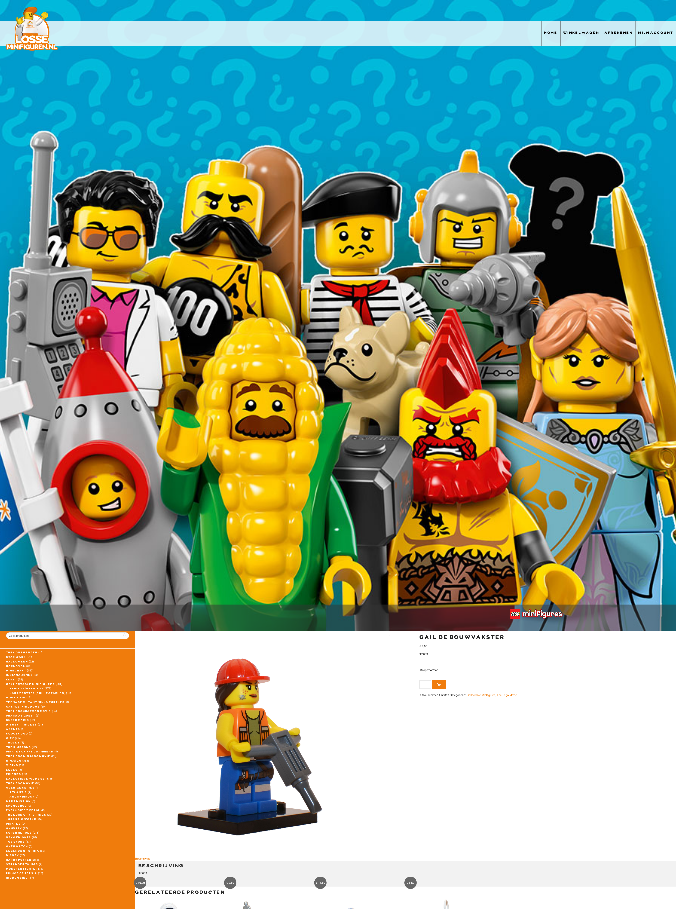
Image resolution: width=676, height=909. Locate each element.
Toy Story (15, 842)
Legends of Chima (22, 851)
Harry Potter (19, 860)
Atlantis (18, 793)
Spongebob (16, 806)
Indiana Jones (19, 675)
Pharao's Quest (20, 716)
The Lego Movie (20, 784)
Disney (12, 856)
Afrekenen (619, 33)
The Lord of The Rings (26, 815)
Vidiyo (12, 765)
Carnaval (16, 666)
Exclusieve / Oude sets (27, 779)
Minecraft (16, 671)
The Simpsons (18, 747)
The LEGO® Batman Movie (28, 711)
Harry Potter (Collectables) (37, 693)
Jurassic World (21, 819)
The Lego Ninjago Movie (28, 756)
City (10, 738)
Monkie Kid (16, 698)
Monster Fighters (23, 869)
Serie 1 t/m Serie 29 (27, 689)
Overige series (20, 788)
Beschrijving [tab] (143, 859)
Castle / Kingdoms (23, 707)
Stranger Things (22, 865)
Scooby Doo (17, 734)
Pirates (13, 824)
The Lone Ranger (22, 653)
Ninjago (14, 761)
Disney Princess (21, 725)
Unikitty (14, 829)
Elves (12, 770)
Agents (13, 729)
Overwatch (17, 847)
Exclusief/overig (23, 811)
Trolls (13, 743)
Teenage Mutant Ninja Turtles (35, 702)
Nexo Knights (18, 838)
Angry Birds (21, 797)
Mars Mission (18, 802)
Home (551, 33)
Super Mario (17, 720)
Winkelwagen (581, 33)
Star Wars (16, 657)
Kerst (11, 680)
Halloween (17, 662)
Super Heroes (19, 833)
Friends (13, 774)
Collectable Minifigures (30, 684)
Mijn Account (655, 33)
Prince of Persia (21, 874)
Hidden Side (17, 878)
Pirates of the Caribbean (30, 752)
